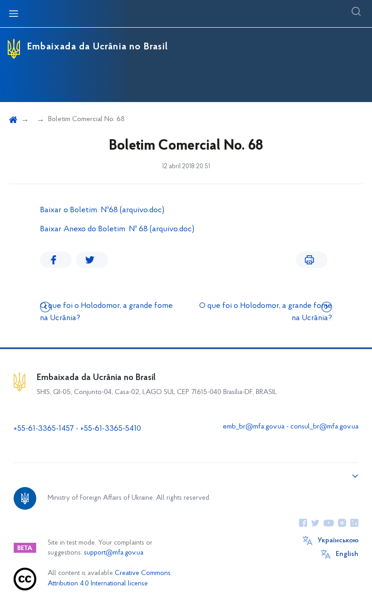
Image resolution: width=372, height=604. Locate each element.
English (347, 554)
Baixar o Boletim (70, 210)
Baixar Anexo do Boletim (83, 229)
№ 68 (137, 229)
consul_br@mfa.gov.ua (324, 426)
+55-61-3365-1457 (44, 429)
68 (113, 210)
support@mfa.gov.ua (113, 553)
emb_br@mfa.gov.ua (253, 426)
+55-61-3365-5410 (110, 429)
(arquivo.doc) (142, 210)
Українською (338, 540)
